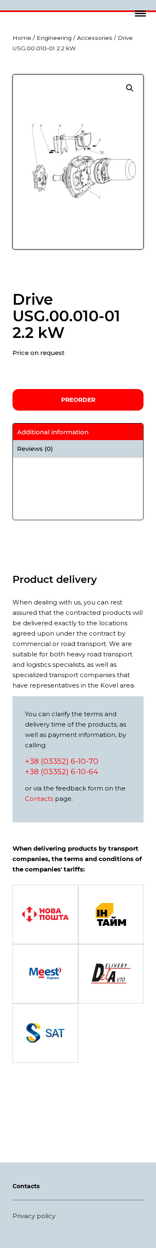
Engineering (54, 37)
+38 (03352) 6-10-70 (61, 761)
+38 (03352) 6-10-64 (61, 771)
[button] (140, 13)
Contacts (39, 799)
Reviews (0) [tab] (35, 449)
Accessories (94, 37)
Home (21, 37)
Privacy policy (33, 1216)
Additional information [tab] (53, 432)
